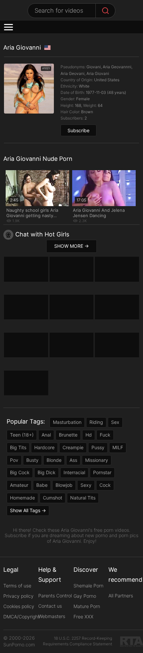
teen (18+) (22, 435)
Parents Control (55, 595)
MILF (117, 447)
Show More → (71, 246)
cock (105, 485)
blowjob (64, 485)
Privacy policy (18, 596)
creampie (73, 447)
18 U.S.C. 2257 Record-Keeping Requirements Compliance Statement (77, 641)
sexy (85, 485)
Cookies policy (18, 606)
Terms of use (17, 585)
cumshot (52, 497)
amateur (19, 485)
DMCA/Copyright (21, 616)
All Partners (120, 595)
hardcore (44, 447)
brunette (68, 435)
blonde (54, 460)
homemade (22, 497)
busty (32, 460)
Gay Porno (84, 596)
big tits (18, 447)
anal (46, 435)
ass (73, 460)
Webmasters (51, 616)
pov (14, 460)
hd (88, 435)
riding (96, 422)
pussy (97, 447)
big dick (47, 472)
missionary (96, 460)
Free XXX (83, 616)
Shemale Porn (88, 585)
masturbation (67, 422)
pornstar (102, 472)
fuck (105, 435)
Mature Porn (86, 606)
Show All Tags (25, 510)
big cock (20, 472)
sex (115, 422)
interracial (74, 472)
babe (42, 485)
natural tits (82, 497)
